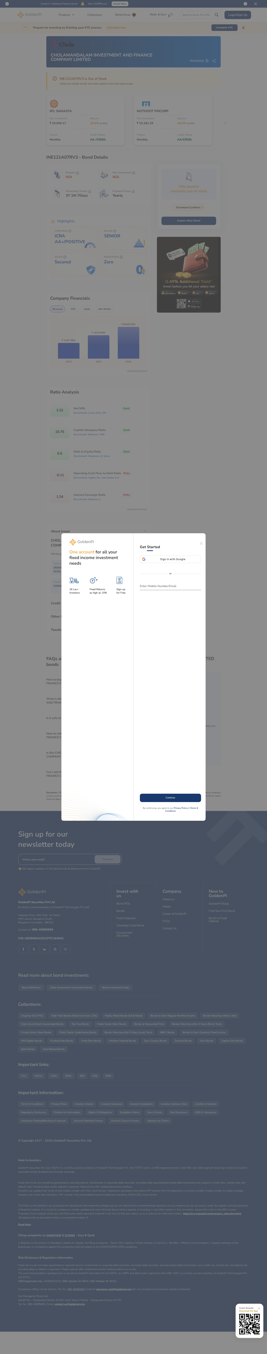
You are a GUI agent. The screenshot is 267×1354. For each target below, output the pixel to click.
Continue (170, 797)
